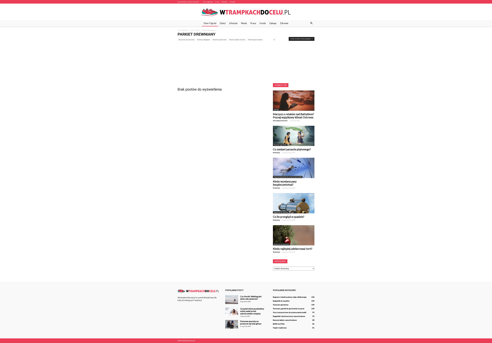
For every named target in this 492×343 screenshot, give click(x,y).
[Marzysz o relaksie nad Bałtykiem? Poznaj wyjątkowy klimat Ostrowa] (293, 100)
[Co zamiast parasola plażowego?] (293, 136)
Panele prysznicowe (220, 40)
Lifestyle (233, 23)
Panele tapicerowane (255, 40)
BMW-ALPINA (279, 324)
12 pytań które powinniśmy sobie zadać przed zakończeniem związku (252, 311)
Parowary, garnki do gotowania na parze (288, 308)
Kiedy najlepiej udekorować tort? (292, 248)
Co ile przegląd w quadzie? (288, 216)
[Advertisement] (246, 64)
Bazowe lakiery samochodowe (285, 320)
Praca (253, 23)
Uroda (263, 23)
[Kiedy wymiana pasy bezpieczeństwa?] (293, 168)
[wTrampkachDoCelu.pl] (246, 12)
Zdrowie (284, 23)
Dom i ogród (210, 23)
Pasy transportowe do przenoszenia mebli (288, 177)
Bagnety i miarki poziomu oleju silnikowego (290, 297)
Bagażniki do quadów (281, 212)
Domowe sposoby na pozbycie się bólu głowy (250, 322)
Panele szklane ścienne (237, 40)
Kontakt (232, 2)
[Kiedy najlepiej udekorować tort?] (293, 235)
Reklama (224, 2)
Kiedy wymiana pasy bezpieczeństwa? (285, 183)
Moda (244, 23)
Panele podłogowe (203, 40)
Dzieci (223, 23)
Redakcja (276, 153)
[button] (311, 23)
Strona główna (208, 2)
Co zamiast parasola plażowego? (292, 149)
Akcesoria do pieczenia (186, 40)
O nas (217, 2)
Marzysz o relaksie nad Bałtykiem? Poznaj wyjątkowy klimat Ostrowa (293, 115)
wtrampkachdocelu (280, 121)
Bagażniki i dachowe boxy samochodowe (289, 316)
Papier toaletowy (280, 328)
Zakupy (272, 23)
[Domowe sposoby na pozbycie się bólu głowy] (231, 324)
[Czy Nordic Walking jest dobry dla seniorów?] (231, 299)
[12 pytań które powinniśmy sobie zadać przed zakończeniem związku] (231, 311)
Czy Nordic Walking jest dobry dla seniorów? (251, 297)
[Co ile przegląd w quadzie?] (293, 203)
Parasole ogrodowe (280, 145)
